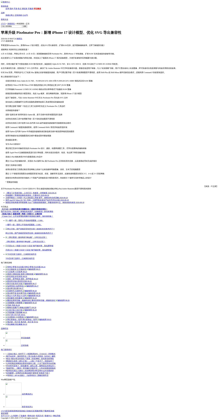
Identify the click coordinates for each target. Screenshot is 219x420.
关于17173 (5, 416)
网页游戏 (50, 411)
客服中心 (48, 416)
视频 (37, 411)
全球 (7, 9)
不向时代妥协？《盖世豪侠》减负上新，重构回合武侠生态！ (31, 366)
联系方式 (39, 416)
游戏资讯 (11, 24)
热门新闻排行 (6, 350)
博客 (41, 411)
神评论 (19, 39)
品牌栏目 (4, 329)
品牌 (3, 13)
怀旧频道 (37, 9)
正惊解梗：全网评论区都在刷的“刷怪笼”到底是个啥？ (28, 373)
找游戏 (22, 411)
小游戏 (28, 411)
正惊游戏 (18, 15)
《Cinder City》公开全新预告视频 (14, 216)
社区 (33, 411)
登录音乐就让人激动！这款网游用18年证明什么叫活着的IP (30, 371)
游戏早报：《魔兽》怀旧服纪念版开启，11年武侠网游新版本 (31, 368)
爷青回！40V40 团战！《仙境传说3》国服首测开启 (27, 375)
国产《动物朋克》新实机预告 (41, 211)
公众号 (25, 15)
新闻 (11, 411)
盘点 (19, 9)
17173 (3, 24)
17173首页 (5, 411)
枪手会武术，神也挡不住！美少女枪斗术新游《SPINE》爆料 (30, 356)
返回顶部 (4, 413)
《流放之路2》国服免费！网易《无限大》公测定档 (21, 214)
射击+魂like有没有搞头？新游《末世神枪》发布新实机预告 (30, 359)
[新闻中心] (5, 2)
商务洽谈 (31, 416)
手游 (15, 9)
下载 (45, 411)
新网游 (16, 411)
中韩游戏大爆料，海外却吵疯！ (40, 216)
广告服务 (22, 416)
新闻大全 (4, 19)
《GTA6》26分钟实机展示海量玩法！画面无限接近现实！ (24, 209)
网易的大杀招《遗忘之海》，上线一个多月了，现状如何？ (30, 361)
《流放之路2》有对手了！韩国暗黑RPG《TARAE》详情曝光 (30, 354)
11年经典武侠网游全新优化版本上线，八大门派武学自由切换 (31, 363)
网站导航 (56, 416)
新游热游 (4, 6)
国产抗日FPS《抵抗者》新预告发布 (15, 211)
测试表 (24, 9)
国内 (11, 9)
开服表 (30, 9)
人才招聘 (14, 416)
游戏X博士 (9, 15)
